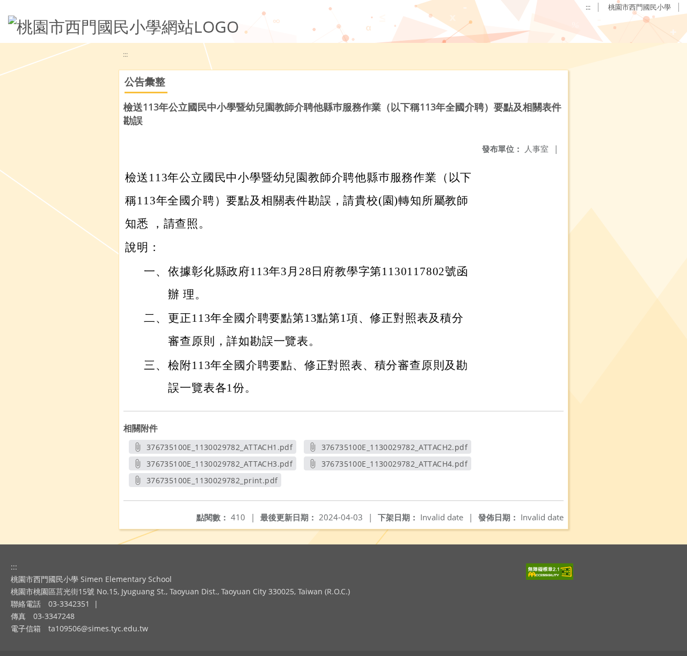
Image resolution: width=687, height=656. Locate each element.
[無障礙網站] (549, 577)
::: (588, 7)
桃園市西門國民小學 (639, 7)
